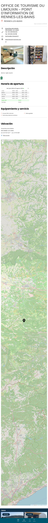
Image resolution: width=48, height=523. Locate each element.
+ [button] (2, 141)
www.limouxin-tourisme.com (13, 39)
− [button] (2, 143)
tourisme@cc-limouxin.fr (12, 36)
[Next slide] (28, 88)
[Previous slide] (2, 88)
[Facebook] (6, 42)
